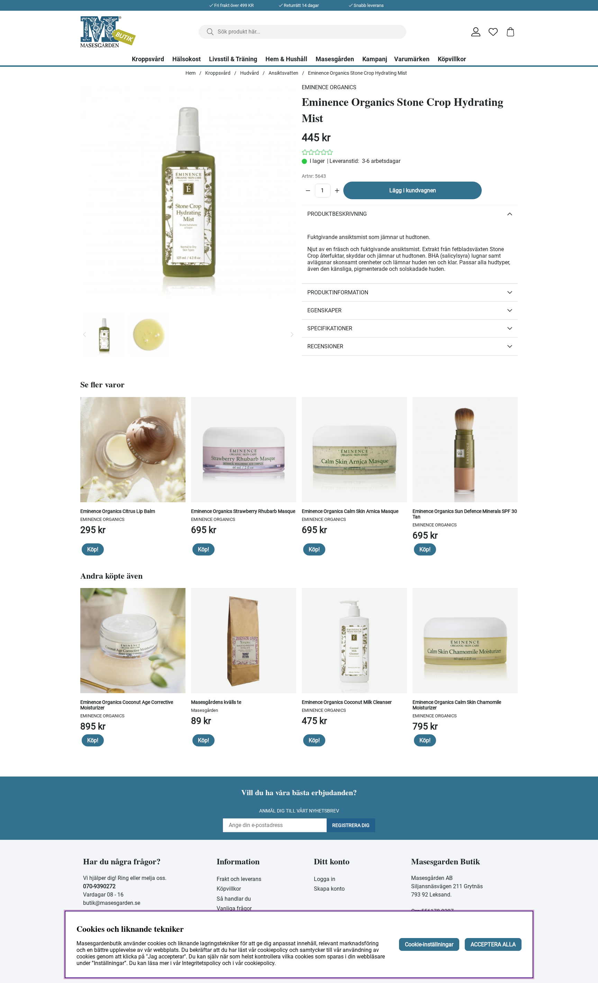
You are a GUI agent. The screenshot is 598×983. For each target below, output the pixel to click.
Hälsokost (186, 59)
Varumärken (411, 59)
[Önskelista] (493, 31)
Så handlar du (234, 898)
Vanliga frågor (234, 908)
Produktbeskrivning (337, 214)
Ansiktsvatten (283, 73)
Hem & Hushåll (286, 59)
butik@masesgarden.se (111, 903)
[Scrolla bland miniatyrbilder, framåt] (292, 334)
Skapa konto (329, 888)
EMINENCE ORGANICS (329, 87)
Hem (190, 73)
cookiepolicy (259, 963)
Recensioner (325, 346)
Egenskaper (324, 310)
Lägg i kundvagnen (412, 190)
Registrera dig (351, 825)
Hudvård (249, 73)
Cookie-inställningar (429, 944)
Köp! (92, 549)
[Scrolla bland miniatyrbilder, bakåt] (84, 334)
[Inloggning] (476, 31)
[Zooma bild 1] (188, 192)
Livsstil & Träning (233, 59)
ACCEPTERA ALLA (493, 944)
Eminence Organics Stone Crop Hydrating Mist (357, 73)
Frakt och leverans (239, 879)
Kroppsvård (148, 59)
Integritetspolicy (201, 963)
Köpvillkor (452, 59)
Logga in (324, 879)
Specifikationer (329, 328)
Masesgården (335, 59)
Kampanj (374, 59)
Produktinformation (337, 292)
